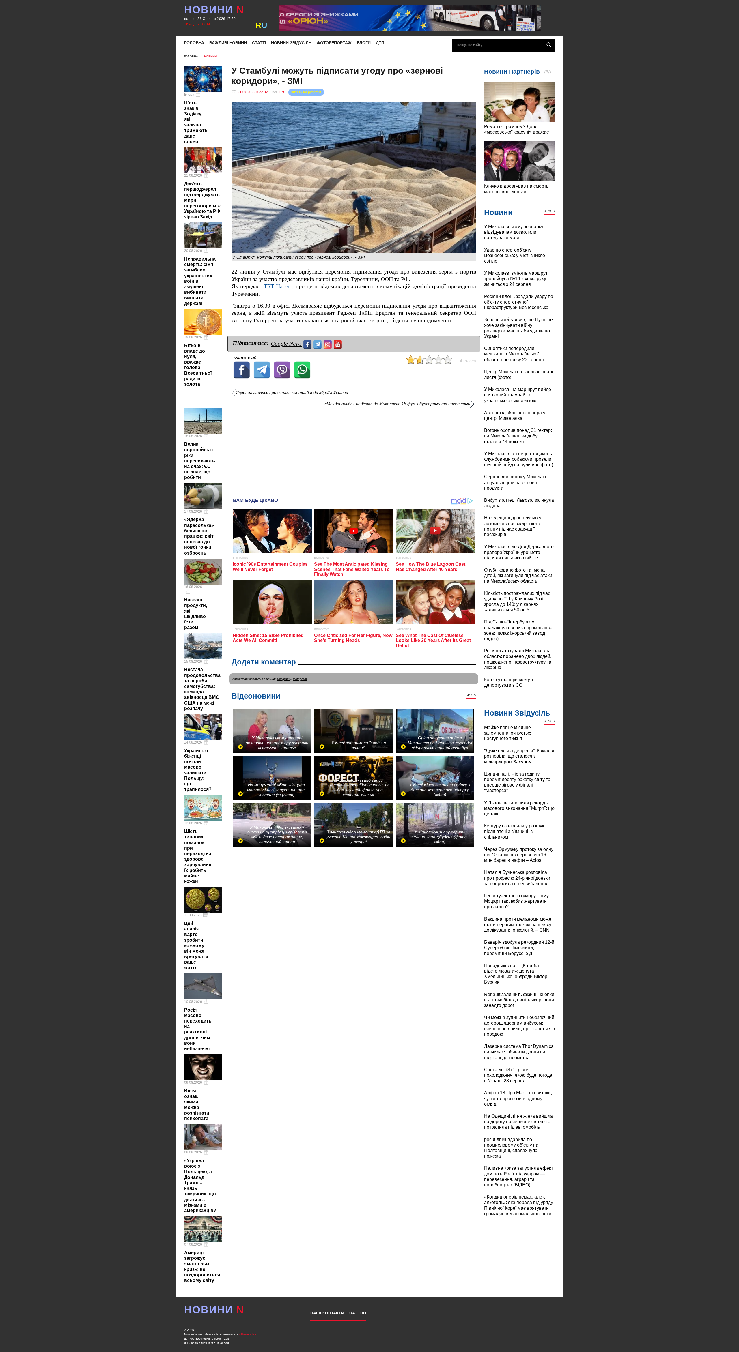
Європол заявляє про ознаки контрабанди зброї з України (292, 392)
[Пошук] (549, 45)
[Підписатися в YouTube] (338, 344)
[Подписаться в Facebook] (308, 344)
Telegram (283, 679)
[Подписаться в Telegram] (318, 344)
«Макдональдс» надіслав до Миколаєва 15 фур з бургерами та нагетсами (397, 404)
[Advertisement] (354, 449)
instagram (300, 679)
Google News (286, 343)
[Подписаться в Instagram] (328, 344)
